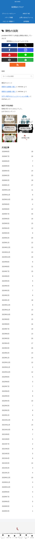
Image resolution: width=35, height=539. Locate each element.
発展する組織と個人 (9, 87)
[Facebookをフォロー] (9, 50)
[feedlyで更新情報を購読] (25, 60)
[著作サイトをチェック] (9, 45)
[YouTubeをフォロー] (9, 55)
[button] (31, 76)
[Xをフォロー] (25, 45)
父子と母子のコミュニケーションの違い (16, 96)
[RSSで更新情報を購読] (17, 65)
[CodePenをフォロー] (9, 60)
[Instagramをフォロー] (25, 50)
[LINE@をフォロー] (25, 55)
